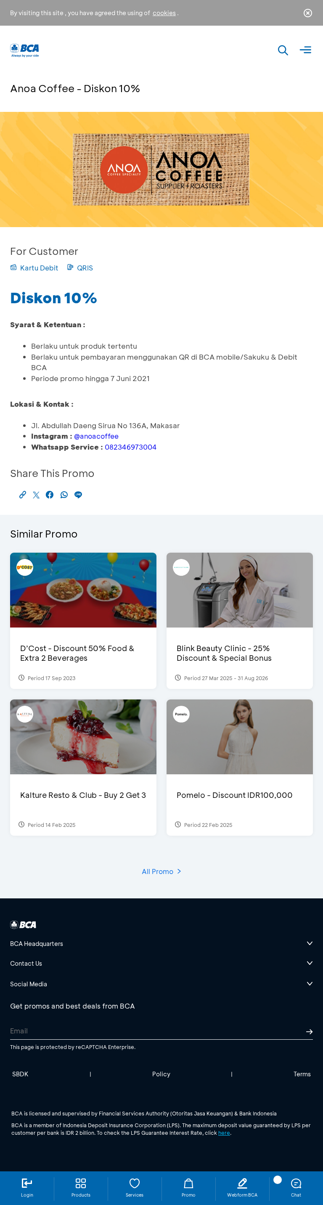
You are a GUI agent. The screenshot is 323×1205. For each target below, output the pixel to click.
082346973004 (131, 446)
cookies (164, 13)
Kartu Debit (39, 267)
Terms (302, 1074)
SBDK (20, 1074)
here (224, 1132)
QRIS (85, 267)
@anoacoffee (96, 436)
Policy (161, 1074)
